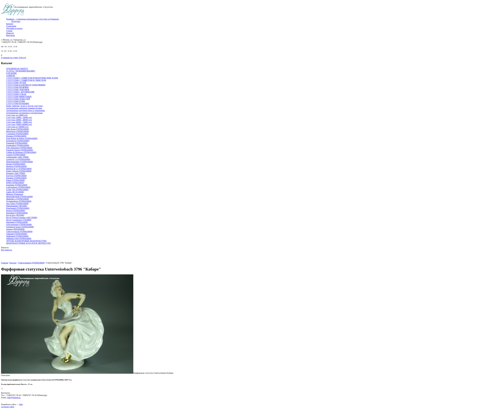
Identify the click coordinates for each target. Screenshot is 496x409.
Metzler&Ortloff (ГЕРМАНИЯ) (19, 197)
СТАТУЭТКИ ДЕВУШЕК (17, 89)
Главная (4, 263)
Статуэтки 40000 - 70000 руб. (19, 122)
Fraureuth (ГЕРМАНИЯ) (16, 143)
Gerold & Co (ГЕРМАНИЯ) (18, 159)
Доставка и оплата (14, 28)
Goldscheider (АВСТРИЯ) (17, 157)
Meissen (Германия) (14, 194)
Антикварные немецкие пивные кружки (24, 108)
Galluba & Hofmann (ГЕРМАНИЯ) (21, 152)
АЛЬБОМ (10, 75)
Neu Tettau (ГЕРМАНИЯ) (17, 203)
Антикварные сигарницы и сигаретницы (24, 113)
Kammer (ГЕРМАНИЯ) (16, 178)
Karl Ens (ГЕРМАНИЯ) (16, 176)
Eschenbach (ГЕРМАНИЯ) (17, 141)
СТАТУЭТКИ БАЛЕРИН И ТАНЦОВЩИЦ (25, 85)
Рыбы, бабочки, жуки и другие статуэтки (24, 106)
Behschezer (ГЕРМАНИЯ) (17, 131)
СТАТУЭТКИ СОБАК (16, 94)
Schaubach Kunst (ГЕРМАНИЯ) (20, 227)
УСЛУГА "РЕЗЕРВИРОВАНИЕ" (21, 71)
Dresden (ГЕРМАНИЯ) (16, 136)
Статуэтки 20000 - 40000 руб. (19, 120)
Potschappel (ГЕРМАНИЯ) (17, 208)
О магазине (11, 26)
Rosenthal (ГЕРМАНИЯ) (17, 213)
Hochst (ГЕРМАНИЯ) (15, 164)
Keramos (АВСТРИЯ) (15, 173)
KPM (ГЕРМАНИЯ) (15, 183)
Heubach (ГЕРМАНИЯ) (16, 166)
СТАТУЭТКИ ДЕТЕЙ (16, 82)
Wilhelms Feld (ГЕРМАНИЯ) (18, 238)
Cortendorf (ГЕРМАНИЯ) (17, 134)
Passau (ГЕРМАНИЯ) (15, 210)
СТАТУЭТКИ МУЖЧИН (17, 87)
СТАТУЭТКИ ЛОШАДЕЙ (18, 99)
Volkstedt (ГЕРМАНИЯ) (16, 234)
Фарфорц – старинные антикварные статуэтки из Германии (32, 19)
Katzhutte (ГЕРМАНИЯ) (16, 185)
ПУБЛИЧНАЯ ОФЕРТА (17, 68)
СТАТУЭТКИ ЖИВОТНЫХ (19, 96)
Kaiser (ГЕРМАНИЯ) (15, 180)
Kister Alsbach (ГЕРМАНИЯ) (19, 171)
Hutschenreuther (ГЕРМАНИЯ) (19, 162)
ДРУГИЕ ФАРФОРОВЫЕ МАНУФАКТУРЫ (26, 241)
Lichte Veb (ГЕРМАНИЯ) (17, 190)
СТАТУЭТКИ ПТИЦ (15, 101)
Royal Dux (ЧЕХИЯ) (15, 215)
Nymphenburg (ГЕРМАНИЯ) (18, 201)
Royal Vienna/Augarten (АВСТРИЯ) (21, 217)
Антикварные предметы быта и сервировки (25, 110)
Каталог (9, 24)
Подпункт (15, 21)
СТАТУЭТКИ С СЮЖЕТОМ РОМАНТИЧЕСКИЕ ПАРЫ (32, 78)
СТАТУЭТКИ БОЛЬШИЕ (17, 103)
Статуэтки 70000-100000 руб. (19, 124)
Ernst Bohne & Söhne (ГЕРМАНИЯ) (21, 138)
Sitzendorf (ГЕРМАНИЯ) (17, 222)
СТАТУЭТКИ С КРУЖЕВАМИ (20, 92)
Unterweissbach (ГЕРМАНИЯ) (19, 231)
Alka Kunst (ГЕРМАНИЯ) (17, 129)
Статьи (9, 31)
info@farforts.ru (14, 397)
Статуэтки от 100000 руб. (17, 127)
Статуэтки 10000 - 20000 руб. (19, 117)
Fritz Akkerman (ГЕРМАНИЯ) (19, 148)
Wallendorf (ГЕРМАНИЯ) (17, 236)
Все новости (6, 250)
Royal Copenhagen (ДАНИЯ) (18, 220)
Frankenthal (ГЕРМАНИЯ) (17, 145)
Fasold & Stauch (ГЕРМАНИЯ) (19, 150)
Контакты (10, 35)
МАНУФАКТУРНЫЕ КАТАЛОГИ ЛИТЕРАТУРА (28, 243)
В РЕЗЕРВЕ (11, 73)
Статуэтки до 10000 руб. (17, 115)
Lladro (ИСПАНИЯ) (15, 192)
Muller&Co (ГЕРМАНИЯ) (17, 199)
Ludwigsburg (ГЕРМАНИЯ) (18, 187)
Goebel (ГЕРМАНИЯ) (15, 155)
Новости (10, 33)
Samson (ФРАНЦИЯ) (15, 229)
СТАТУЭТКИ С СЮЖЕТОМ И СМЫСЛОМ (26, 80)
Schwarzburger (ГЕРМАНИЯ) (19, 224)
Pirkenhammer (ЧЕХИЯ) (16, 206)
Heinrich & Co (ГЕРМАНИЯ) (19, 169)
